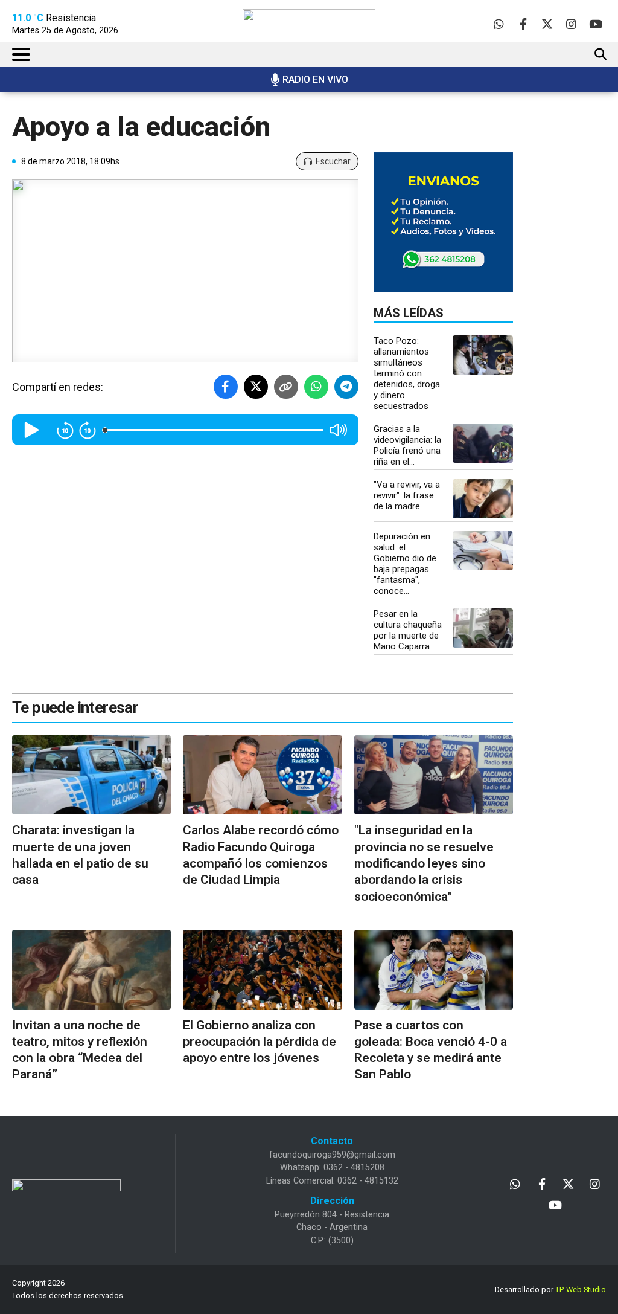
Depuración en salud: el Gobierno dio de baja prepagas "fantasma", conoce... (405, 563)
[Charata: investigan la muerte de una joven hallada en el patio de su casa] (91, 775)
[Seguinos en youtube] (595, 23)
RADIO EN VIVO (315, 79)
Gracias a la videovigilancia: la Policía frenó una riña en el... (407, 445)
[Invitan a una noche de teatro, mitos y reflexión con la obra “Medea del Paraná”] (91, 970)
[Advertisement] (577, 302)
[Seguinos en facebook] (523, 23)
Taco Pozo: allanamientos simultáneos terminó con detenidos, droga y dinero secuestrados (407, 373)
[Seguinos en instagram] (571, 23)
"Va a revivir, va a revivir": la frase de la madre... (407, 495)
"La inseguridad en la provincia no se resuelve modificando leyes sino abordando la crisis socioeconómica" (424, 863)
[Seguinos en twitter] (547, 23)
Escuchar (333, 161)
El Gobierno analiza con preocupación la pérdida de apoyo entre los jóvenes (259, 1042)
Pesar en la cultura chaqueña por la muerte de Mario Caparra (408, 630)
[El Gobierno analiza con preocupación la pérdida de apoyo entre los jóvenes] (262, 970)
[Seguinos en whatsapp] (498, 23)
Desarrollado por (550, 1289)
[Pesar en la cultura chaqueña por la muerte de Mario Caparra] (483, 628)
